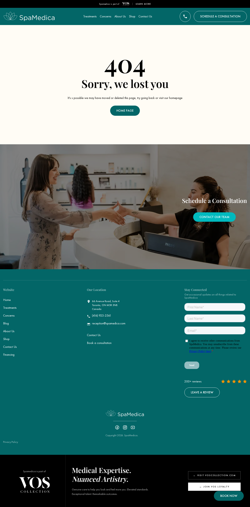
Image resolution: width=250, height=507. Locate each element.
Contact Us (10, 347)
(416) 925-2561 (101, 315)
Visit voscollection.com (214, 475)
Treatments (10, 308)
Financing (8, 355)
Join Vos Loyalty (214, 486)
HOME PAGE (125, 111)
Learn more (143, 4)
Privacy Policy (10, 442)
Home (7, 300)
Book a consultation (99, 343)
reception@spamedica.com (108, 323)
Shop (6, 339)
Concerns (9, 315)
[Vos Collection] (125, 4)
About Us (8, 331)
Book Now (228, 496)
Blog (6, 323)
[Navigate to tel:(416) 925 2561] (185, 16)
